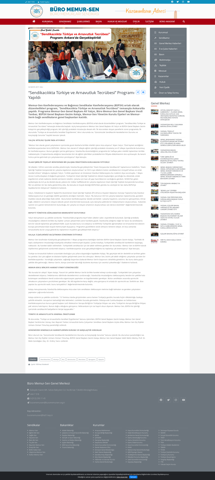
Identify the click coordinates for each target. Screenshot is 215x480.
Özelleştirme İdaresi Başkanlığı (139, 455)
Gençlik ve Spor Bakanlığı (71, 438)
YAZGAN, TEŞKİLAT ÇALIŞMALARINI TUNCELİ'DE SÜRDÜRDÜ (170, 133)
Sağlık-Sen (33, 435)
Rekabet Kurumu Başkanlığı (138, 457)
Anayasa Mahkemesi (102, 430)
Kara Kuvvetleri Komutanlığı (138, 445)
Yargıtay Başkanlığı (167, 459)
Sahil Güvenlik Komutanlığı (137, 459)
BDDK (97, 435)
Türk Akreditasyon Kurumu (171, 440)
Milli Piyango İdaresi (135, 452)
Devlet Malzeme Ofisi (102, 447)
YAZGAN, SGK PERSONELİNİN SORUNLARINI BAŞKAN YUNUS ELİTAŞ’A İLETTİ (171, 199)
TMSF (163, 438)
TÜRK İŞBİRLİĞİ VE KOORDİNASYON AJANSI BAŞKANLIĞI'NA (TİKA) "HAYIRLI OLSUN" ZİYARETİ (172, 160)
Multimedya (164, 60)
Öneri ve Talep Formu (169, 92)
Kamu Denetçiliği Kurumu (137, 438)
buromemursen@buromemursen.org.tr (47, 402)
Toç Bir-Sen (33, 442)
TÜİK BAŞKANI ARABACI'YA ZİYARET (170, 184)
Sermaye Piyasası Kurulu (170, 430)
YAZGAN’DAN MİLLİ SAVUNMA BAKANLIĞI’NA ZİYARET (171, 125)
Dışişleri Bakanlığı (68, 435)
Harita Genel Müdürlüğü (104, 462)
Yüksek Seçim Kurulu (168, 464)
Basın (161, 54)
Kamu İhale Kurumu (135, 442)
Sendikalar (33, 425)
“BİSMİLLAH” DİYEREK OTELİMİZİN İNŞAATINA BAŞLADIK (173, 191)
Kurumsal (163, 32)
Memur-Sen (33, 430)
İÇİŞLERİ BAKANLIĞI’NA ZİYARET (172, 234)
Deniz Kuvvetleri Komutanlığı (105, 445)
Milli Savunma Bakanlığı (70, 445)
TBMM (163, 447)
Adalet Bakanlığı (68, 430)
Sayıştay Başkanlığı (134, 462)
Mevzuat (162, 70)
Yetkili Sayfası (45, 2)
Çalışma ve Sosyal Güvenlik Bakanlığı (75, 433)
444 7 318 (31, 2)
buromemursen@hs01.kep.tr (40, 415)
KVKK (130, 447)
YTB (162, 462)
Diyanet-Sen (33, 438)
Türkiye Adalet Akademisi (170, 445)
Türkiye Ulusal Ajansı (168, 457)
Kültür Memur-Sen (36, 455)
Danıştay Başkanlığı (102, 440)
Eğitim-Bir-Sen (34, 433)
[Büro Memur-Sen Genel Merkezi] (107, 11)
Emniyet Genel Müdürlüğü (104, 450)
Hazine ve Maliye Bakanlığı (71, 440)
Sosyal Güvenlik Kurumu (170, 435)
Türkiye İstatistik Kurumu (170, 452)
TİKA (162, 442)
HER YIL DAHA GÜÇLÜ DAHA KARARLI (170, 241)
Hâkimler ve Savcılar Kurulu (105, 459)
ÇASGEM (98, 438)
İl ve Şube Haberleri (168, 48)
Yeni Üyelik (164, 87)
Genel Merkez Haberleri (170, 43)
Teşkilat (162, 65)
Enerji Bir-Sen (34, 447)
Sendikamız (164, 38)
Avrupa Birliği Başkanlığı (103, 433)
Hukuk (162, 82)
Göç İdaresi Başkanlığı (103, 457)
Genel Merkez (160, 103)
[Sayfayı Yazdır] (143, 92)
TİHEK (163, 450)
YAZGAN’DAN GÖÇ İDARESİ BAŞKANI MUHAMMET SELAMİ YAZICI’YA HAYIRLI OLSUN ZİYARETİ (171, 217)
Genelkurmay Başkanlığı (103, 455)
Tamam (133, 477)
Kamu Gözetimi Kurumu (136, 440)
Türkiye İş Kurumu (167, 455)
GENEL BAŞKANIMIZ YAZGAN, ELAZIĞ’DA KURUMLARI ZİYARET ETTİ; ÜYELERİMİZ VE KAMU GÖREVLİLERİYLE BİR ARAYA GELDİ (173, 142)
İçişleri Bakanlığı (68, 442)
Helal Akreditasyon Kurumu (138, 433)
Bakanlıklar (67, 425)
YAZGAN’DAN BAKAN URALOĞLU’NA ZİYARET (169, 151)
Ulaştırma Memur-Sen (37, 452)
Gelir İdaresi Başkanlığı (103, 452)
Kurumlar (99, 425)
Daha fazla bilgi (122, 477)
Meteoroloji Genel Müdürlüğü (139, 450)
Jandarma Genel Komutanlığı (138, 435)
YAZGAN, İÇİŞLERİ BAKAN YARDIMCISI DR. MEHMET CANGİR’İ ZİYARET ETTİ (169, 207)
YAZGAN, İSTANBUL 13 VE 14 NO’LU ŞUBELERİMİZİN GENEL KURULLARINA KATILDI (171, 226)
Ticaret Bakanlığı (68, 447)
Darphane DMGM (101, 442)
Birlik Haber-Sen (35, 450)
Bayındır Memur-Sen (36, 445)
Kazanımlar (163, 76)
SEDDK (163, 433)
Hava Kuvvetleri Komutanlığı (138, 430)
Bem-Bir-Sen (33, 440)
